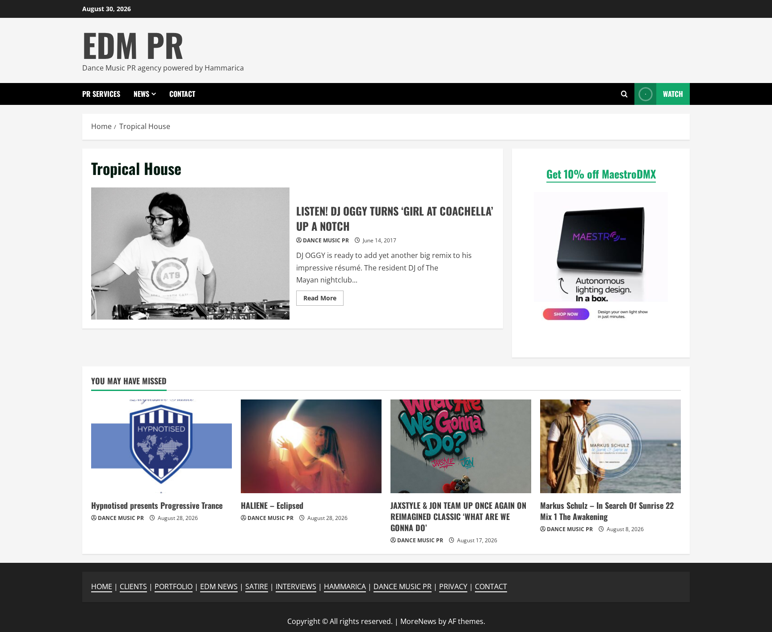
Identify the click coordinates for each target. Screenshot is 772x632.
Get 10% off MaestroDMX (601, 174)
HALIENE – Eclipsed (272, 505)
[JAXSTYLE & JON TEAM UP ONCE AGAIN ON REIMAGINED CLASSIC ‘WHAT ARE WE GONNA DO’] (460, 446)
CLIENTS (133, 586)
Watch (673, 93)
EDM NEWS (219, 586)
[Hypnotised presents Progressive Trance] (161, 446)
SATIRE (256, 586)
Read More (323, 299)
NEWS (141, 93)
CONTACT (182, 93)
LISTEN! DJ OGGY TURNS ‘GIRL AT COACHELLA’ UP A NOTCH (190, 253)
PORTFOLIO (174, 586)
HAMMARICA (345, 586)
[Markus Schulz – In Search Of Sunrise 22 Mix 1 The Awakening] (610, 446)
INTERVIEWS (296, 586)
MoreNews (418, 621)
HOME (101, 586)
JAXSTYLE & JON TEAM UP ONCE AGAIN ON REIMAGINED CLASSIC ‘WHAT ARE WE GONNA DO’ (458, 516)
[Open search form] (624, 94)
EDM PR (133, 44)
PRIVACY (453, 586)
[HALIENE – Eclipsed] (311, 446)
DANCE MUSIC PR (326, 240)
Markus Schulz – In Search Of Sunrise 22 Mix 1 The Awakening (607, 510)
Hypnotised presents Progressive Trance (156, 505)
